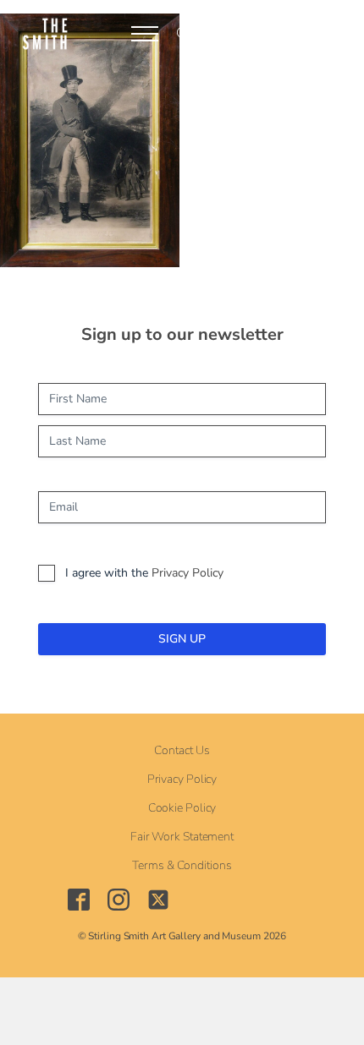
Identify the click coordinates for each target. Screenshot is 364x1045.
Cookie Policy (182, 808)
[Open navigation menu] (144, 34)
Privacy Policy (187, 573)
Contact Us (181, 751)
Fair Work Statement (182, 837)
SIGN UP (182, 639)
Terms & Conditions (181, 866)
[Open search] (184, 34)
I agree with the (144, 573)
